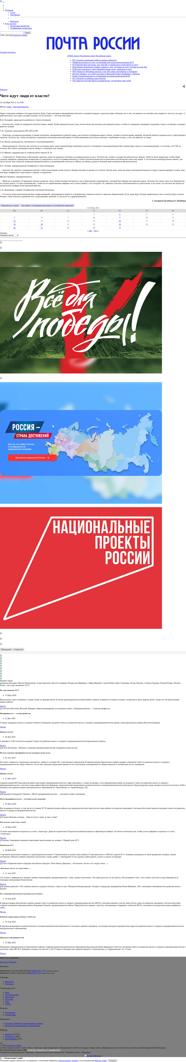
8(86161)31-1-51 (33, 973)
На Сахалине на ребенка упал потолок (64, 78)
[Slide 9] (21, 240)
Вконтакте (9, 997)
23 (120, 224)
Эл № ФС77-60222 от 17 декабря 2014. (44, 1050)
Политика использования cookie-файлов (22, 1026)
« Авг (89, 231)
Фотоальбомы (11, 1039)
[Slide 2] (4, 240)
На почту (4, 962)
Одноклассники (12, 995)
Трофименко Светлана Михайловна (15, 971)
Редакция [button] (9, 10)
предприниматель (21, 107)
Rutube (8, 1004)
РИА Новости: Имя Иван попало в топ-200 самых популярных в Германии (80, 71)
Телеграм (12, 962)
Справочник (10, 1015)
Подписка (9, 984)
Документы (15, 15)
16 (120, 221)
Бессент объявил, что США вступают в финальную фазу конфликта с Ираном (81, 74)
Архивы (3, 233)
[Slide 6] (14, 240)
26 (14, 228)
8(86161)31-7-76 (38, 971)
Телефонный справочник (21, 28)
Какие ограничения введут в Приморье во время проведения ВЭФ (77, 76)
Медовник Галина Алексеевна (13, 973)
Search (27, 33)
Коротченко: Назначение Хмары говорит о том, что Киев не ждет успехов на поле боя (85, 67)
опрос (9, 107)
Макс (7, 992)
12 (14, 221)
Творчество (10, 1037)
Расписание (10, 1012)
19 (14, 224)
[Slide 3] (6, 240)
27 (42, 228)
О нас (12, 12)
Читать (3, 706)
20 (42, 224)
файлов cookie (101, 1060)
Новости (3, 89)
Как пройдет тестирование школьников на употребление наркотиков (47, 205)
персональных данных (68, 1060)
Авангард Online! (14, 1045)
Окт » (96, 231)
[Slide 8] (19, 240)
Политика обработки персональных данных (24, 1023)
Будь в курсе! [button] (10, 24)
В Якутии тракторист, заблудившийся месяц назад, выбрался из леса (77, 69)
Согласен (112, 1061)
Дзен (7, 1002)
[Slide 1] (1, 240)
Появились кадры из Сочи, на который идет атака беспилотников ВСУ (78, 62)
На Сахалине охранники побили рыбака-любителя (70, 60)
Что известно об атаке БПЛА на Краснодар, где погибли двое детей (77, 81)
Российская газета (79, 56)
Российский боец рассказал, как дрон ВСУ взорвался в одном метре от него (81, 65)
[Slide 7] (16, 240)
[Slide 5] (11, 240)
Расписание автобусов (19, 26)
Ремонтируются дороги (10, 205)
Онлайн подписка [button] (8, 52)
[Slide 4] (9, 240)
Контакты (14, 21)
